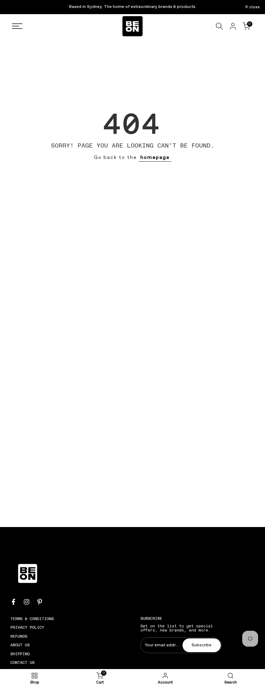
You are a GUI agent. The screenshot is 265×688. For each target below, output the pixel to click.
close (14, 7)
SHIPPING (20, 654)
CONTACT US (22, 662)
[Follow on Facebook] (13, 602)
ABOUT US (20, 645)
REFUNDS (18, 636)
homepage (155, 157)
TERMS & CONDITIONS (32, 618)
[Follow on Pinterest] (40, 602)
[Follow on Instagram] (26, 602)
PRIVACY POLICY (27, 627)
